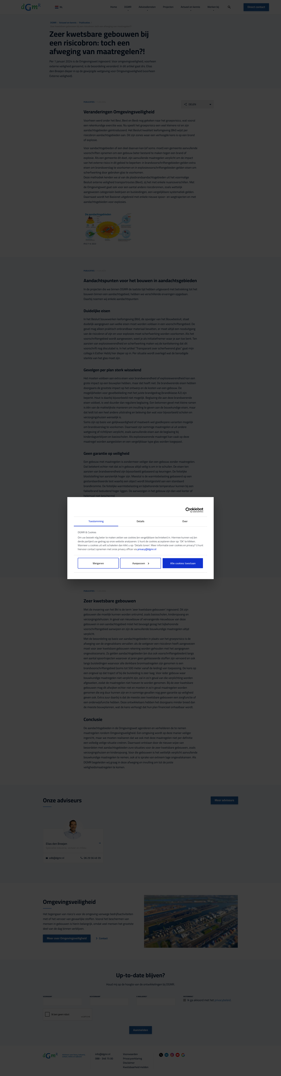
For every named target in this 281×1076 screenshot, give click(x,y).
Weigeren (98, 563)
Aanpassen (138, 563)
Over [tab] (184, 521)
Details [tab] (140, 521)
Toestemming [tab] (96, 521)
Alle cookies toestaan (182, 563)
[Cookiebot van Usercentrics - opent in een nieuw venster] (189, 510)
